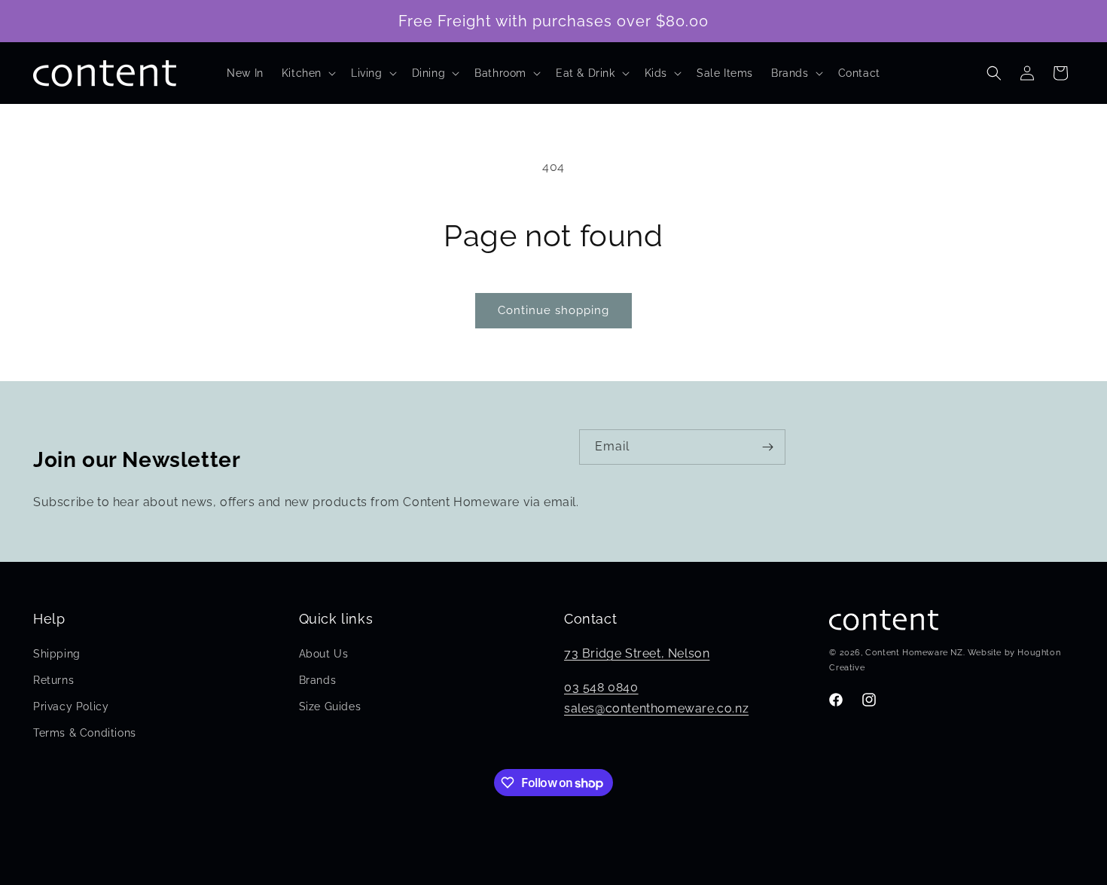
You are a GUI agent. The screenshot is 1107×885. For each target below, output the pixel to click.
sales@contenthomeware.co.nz (656, 708)
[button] (307, 73)
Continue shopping (553, 310)
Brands (318, 679)
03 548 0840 (601, 686)
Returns (53, 679)
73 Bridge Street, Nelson (636, 652)
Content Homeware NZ (913, 653)
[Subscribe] (768, 447)
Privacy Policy (70, 706)
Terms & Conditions (84, 733)
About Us (324, 653)
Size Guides (330, 706)
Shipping (57, 653)
